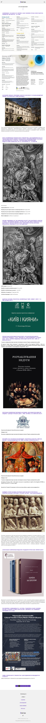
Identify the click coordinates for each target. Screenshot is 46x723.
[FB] (23, 715)
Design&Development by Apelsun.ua (23, 720)
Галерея (23, 699)
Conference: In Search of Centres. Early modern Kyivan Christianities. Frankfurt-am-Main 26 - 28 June (22, 14)
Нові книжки (23, 705)
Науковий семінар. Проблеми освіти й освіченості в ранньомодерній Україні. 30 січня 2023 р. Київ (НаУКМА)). (22, 96)
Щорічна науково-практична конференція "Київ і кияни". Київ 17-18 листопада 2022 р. (21, 300)
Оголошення (23, 702)
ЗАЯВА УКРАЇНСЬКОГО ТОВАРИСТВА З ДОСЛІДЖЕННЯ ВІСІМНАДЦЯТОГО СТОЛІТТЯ (21, 676)
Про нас (23, 708)
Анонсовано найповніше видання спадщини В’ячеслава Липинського (22, 549)
